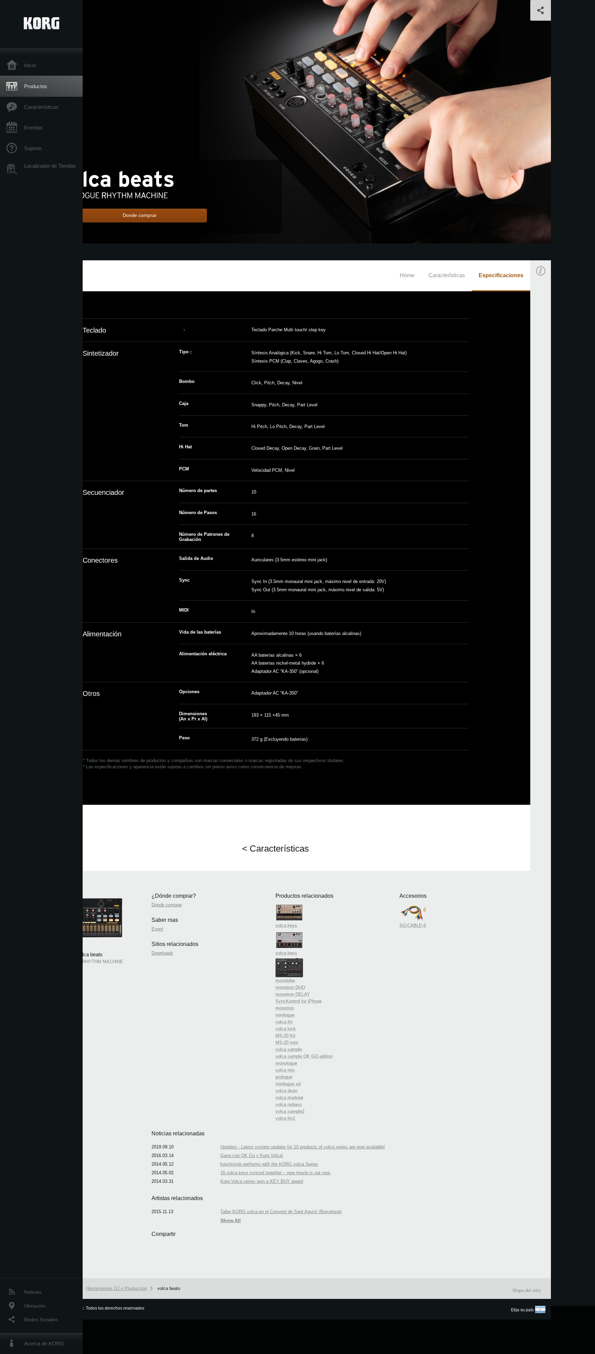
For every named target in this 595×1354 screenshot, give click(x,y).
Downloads (162, 953)
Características (41, 107)
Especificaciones (501, 275)
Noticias (32, 1292)
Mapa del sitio (527, 1290)
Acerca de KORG (44, 1343)
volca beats (168, 1288)
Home (407, 275)
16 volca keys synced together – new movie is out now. (275, 1172)
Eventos (33, 128)
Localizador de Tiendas (50, 166)
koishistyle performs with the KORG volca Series (269, 1164)
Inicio (30, 65)
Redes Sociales (41, 1319)
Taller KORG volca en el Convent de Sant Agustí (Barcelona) (281, 1211)
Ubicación (34, 1306)
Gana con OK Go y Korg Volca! (251, 1155)
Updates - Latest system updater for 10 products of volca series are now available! (302, 1146)
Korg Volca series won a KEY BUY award (261, 1181)
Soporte (33, 148)
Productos (35, 86)
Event (546, 424)
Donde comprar (167, 904)
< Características (275, 848)
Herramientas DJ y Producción (116, 1288)
